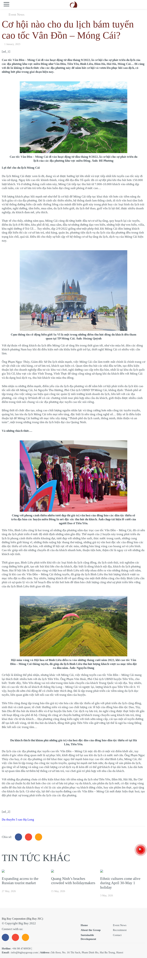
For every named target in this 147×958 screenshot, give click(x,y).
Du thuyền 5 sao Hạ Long (18, 819)
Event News (16, 14)
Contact (117, 935)
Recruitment (120, 930)
